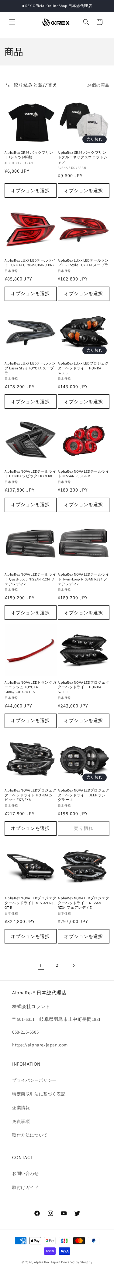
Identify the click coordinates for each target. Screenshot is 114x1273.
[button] (12, 22)
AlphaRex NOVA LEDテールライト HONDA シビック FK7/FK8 (30, 473)
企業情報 (21, 1107)
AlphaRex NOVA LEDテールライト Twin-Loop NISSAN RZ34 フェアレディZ (83, 579)
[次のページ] (73, 965)
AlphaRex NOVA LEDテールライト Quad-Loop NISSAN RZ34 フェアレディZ (30, 579)
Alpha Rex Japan (47, 1262)
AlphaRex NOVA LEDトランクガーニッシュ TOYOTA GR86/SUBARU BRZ (30, 687)
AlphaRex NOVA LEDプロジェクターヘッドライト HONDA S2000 (83, 687)
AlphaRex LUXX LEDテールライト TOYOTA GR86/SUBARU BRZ (30, 262)
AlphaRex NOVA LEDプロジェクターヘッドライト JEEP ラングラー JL (83, 795)
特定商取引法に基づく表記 (38, 1094)
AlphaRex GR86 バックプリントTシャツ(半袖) (29, 155)
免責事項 (21, 1121)
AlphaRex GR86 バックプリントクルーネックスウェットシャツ (83, 157)
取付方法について (30, 1135)
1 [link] (41, 965)
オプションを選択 (30, 190)
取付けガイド (25, 1187)
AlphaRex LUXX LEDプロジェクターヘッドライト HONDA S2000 (83, 368)
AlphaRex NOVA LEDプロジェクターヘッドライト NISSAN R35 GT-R (30, 903)
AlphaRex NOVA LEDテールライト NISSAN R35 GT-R (83, 473)
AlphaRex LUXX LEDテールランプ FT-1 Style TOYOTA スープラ (83, 262)
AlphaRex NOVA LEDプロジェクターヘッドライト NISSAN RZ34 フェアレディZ (83, 903)
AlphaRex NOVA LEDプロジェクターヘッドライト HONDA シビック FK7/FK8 (30, 795)
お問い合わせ (25, 1173)
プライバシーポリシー (34, 1080)
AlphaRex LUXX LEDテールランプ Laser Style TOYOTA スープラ (30, 368)
